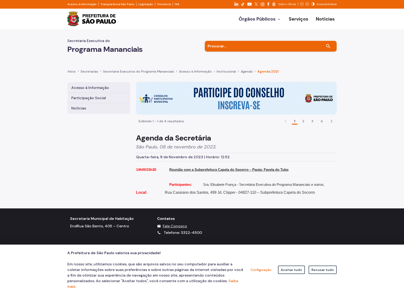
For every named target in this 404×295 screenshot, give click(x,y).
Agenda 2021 (268, 71)
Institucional (226, 71)
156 (177, 4)
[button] (331, 121)
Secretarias (89, 71)
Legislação (145, 4)
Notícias (78, 108)
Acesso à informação (82, 4)
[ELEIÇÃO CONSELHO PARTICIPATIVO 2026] (236, 97)
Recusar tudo (322, 270)
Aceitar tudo (291, 270)
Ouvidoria (164, 4)
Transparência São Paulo (117, 4)
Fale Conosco (175, 226)
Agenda (246, 71)
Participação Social (88, 97)
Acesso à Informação (195, 71)
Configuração (261, 270)
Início (72, 71)
